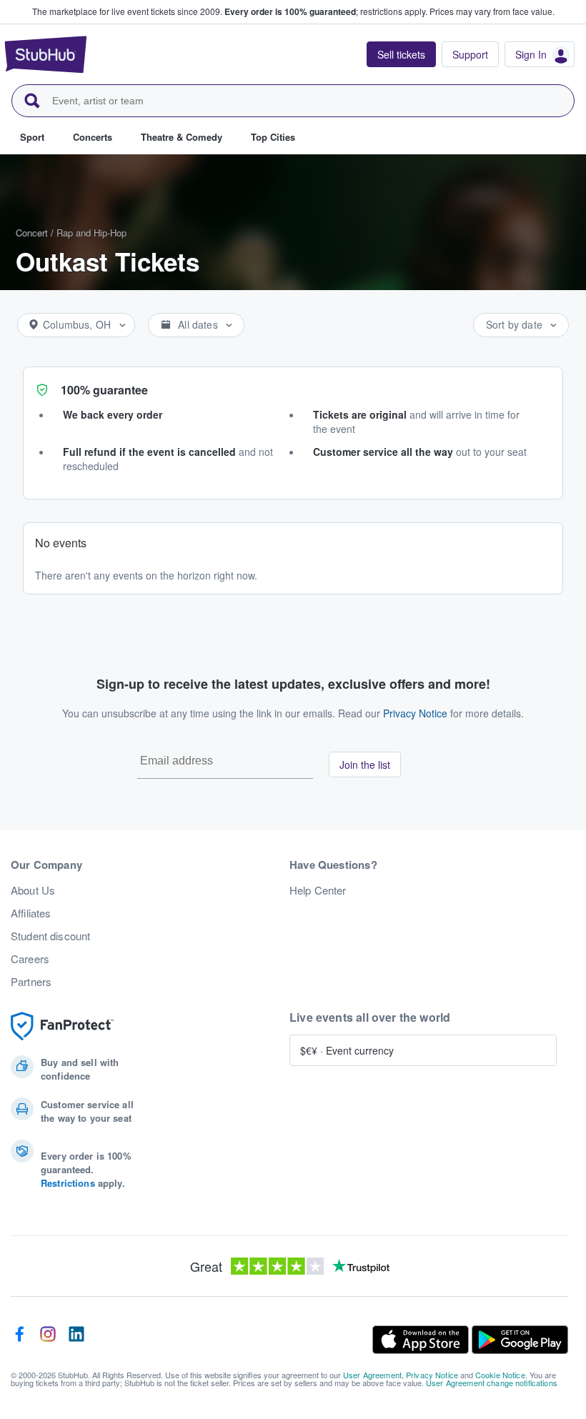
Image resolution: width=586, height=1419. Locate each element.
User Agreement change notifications (491, 1382)
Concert (32, 232)
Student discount (50, 936)
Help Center (318, 890)
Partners (31, 981)
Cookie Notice (500, 1374)
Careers (30, 959)
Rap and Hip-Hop (91, 232)
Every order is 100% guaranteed (325, 11)
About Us (33, 890)
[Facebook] (19, 1339)
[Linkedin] (76, 1339)
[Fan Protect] (62, 1026)
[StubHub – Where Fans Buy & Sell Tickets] (45, 54)
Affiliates (31, 913)
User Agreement (372, 1374)
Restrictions (68, 1183)
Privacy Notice (415, 713)
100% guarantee (104, 390)
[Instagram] (47, 1339)
